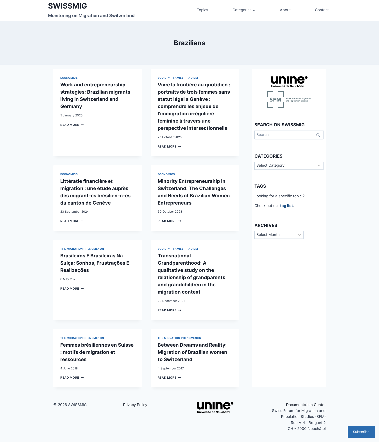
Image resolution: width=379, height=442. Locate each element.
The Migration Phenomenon (82, 248)
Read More (72, 125)
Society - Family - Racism (178, 77)
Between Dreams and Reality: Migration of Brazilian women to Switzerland (192, 352)
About (285, 10)
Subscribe (361, 432)
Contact (322, 10)
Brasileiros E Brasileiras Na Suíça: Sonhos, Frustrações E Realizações (94, 263)
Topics (202, 10)
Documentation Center (306, 405)
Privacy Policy (135, 405)
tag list (286, 205)
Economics (69, 77)
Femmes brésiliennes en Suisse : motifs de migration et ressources (97, 352)
